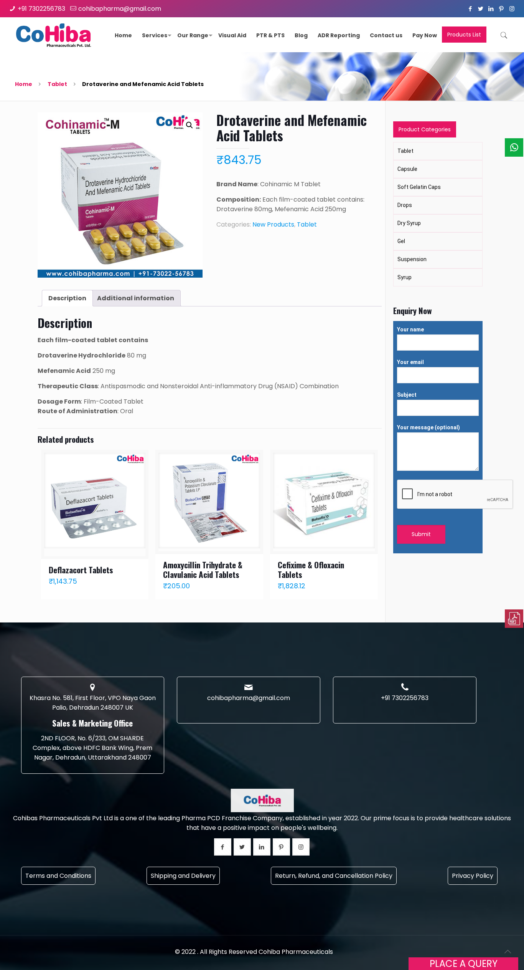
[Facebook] (470, 9)
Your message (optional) (428, 427)
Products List (464, 34)
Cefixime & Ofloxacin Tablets (311, 569)
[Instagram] (512, 9)
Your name (410, 329)
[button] (189, 125)
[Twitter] (481, 9)
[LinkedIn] (491, 9)
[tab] (67, 298)
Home (23, 84)
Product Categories (425, 129)
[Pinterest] (502, 9)
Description (67, 298)
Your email (410, 362)
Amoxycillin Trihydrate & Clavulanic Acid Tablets (202, 569)
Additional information (135, 298)
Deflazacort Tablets (81, 570)
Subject (407, 395)
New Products (273, 224)
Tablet (57, 84)
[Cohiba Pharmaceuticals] (53, 34)
